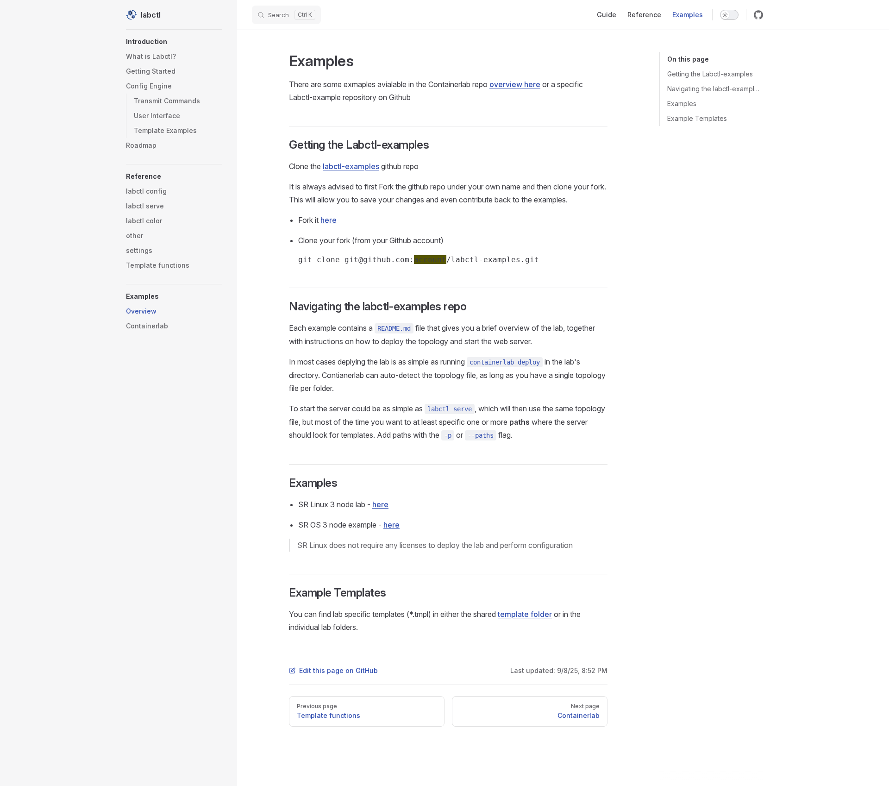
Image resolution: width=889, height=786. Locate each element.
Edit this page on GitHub (338, 670)
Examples (681, 103)
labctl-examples (351, 166)
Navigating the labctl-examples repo (715, 89)
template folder (525, 614)
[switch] (729, 15)
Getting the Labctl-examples (710, 74)
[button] (174, 41)
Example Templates (697, 118)
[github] (758, 14)
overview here (514, 84)
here (328, 220)
